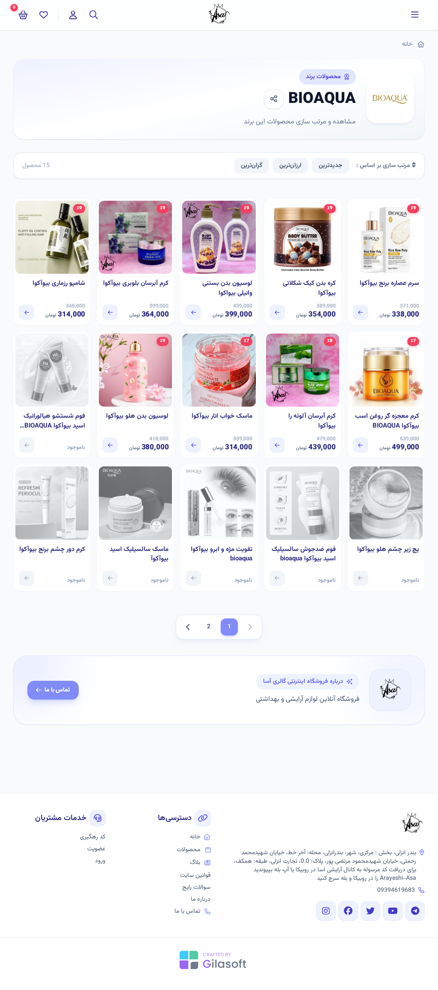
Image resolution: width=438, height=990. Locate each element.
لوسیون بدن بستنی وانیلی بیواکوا (227, 288)
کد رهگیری (92, 837)
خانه (407, 44)
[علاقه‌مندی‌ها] (43, 15)
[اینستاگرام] (326, 911)
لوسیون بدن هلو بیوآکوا (137, 416)
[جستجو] (93, 15)
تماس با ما (57, 690)
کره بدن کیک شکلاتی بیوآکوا (309, 288)
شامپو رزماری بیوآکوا (59, 283)
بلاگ (195, 862)
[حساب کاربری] (73, 15)
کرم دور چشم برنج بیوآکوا (52, 549)
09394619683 (396, 890)
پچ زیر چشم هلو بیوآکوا (388, 549)
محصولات (188, 850)
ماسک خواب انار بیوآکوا (222, 416)
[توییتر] (370, 911)
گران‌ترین (251, 165)
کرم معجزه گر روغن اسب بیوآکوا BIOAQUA (387, 421)
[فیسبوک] (348, 911)
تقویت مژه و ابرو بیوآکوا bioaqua (221, 554)
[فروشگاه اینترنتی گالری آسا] (412, 824)
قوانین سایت (195, 875)
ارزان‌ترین (290, 165)
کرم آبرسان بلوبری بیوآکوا (136, 283)
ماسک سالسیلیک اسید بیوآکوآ (139, 554)
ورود (100, 861)
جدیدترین (331, 165)
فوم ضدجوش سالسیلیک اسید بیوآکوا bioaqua (304, 554)
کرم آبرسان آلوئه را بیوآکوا (312, 421)
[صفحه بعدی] (188, 627)
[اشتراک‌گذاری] (273, 99)
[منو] (414, 15)
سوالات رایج (196, 887)
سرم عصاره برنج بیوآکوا (389, 283)
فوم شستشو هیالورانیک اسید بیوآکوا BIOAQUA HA (54, 421)
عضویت (96, 849)
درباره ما (200, 899)
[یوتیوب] (392, 911)
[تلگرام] (414, 911)
